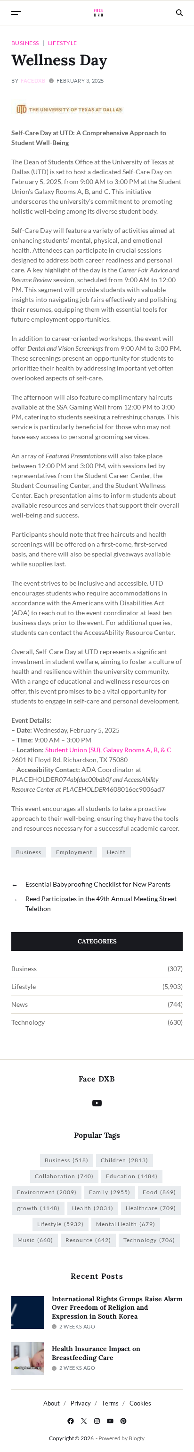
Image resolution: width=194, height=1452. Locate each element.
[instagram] (97, 1421)
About (51, 1403)
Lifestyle (62, 42)
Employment (74, 852)
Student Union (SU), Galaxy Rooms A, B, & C (108, 750)
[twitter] (84, 1421)
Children (124, 1160)
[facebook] (70, 1421)
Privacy (81, 1403)
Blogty (136, 1438)
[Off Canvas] (16, 13)
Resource (88, 1239)
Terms (110, 1403)
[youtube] (110, 1421)
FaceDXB (33, 80)
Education (132, 1176)
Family (109, 1192)
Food (159, 1192)
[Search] (179, 12)
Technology (28, 1022)
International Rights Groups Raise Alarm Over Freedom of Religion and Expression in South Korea (117, 1308)
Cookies (140, 1403)
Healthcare (151, 1208)
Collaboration (64, 1176)
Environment (47, 1192)
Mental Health (125, 1224)
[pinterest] (123, 1421)
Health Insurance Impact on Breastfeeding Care (96, 1353)
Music (35, 1239)
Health (116, 852)
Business (25, 42)
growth (38, 1208)
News (19, 1004)
